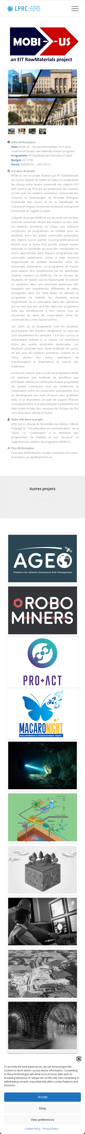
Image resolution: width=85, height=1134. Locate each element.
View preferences (42, 1119)
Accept (42, 1097)
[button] (79, 1059)
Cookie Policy (32, 1128)
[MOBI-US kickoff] (22, 131)
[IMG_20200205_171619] (42, 131)
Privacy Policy (50, 1128)
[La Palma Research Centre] (35, 8)
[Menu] (73, 8)
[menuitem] (73, 8)
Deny (42, 1108)
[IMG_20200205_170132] (32, 131)
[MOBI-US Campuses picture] (42, 97)
